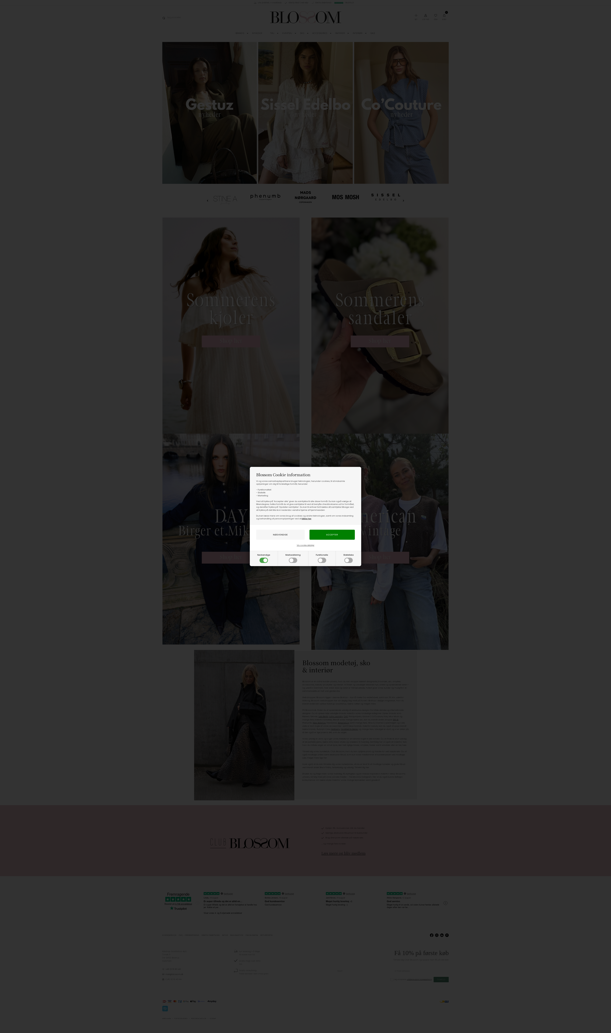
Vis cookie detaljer (305, 545)
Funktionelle (322, 554)
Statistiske (348, 554)
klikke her (306, 518)
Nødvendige (263, 554)
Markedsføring (293, 554)
